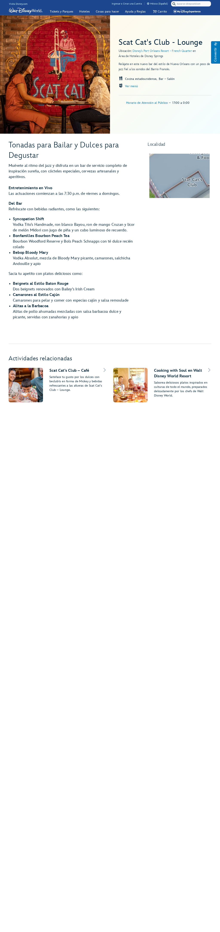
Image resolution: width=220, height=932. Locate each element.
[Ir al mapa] (179, 176)
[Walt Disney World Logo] (26, 10)
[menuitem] (148, 3)
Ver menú (131, 86)
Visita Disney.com (18, 4)
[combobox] (191, 4)
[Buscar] (174, 4)
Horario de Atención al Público (147, 103)
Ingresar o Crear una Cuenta (127, 3)
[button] (159, 11)
